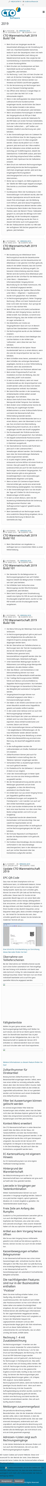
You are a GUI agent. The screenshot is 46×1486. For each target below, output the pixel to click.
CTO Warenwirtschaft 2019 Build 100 (20, 621)
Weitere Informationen (23, 1484)
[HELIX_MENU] (44, 12)
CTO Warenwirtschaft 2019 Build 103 (20, 247)
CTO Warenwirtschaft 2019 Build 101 (20, 567)
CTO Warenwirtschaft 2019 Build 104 (20, 37)
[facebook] (23, 5)
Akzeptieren (6, 1481)
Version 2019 (24, 31)
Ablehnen (19, 1481)
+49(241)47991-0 (15, 2)
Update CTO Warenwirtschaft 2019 (21, 870)
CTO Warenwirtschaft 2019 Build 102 (20, 536)
